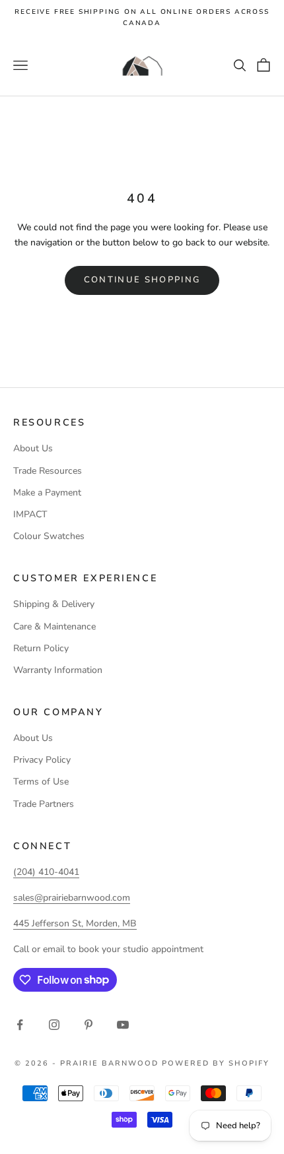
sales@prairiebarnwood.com (71, 897)
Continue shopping (142, 280)
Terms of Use (41, 781)
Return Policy (41, 648)
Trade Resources (47, 471)
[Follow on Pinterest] (88, 1024)
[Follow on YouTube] (122, 1024)
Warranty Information (57, 670)
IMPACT (30, 514)
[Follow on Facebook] (19, 1024)
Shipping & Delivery (53, 604)
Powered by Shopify (215, 1063)
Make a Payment (47, 492)
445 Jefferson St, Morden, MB (75, 923)
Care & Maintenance (54, 626)
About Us (33, 448)
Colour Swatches (49, 536)
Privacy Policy (42, 759)
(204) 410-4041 (46, 872)
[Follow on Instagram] (54, 1024)
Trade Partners (43, 804)
